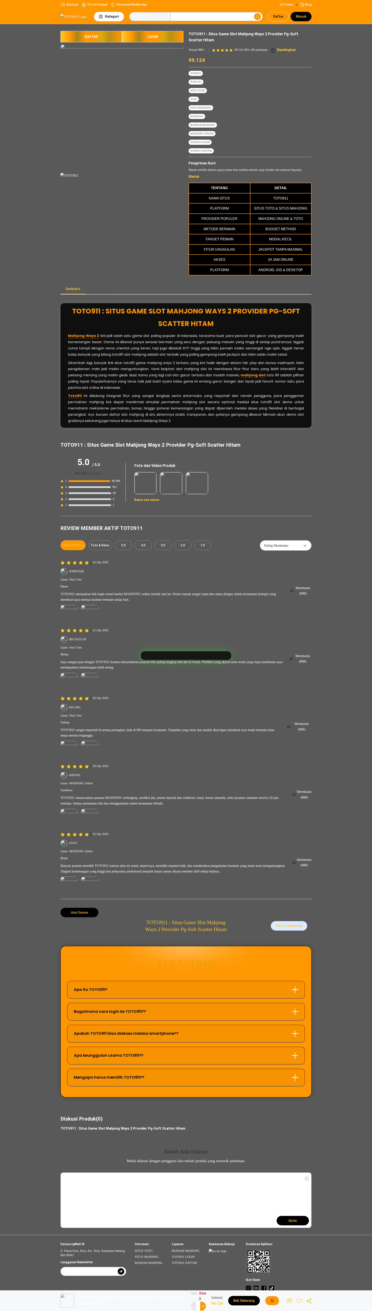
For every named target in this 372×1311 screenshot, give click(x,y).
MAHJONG (196, 116)
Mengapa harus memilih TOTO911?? (109, 1077)
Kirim (293, 1221)
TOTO (193, 99)
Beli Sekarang (244, 1301)
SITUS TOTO (197, 90)
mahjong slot (253, 375)
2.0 (183, 545)
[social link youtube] (256, 1288)
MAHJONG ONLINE (202, 133)
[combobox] (286, 545)
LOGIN (153, 37)
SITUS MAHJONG (200, 107)
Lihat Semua (79, 912)
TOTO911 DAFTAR (201, 150)
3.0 (163, 545)
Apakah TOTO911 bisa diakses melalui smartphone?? (126, 1033)
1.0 (202, 545)
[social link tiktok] (271, 1288)
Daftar (278, 16)
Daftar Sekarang (289, 926)
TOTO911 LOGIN (200, 142)
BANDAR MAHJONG (202, 125)
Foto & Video (100, 545)
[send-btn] (121, 1271)
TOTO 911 (196, 81)
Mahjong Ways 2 (83, 335)
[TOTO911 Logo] (74, 16)
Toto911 (75, 395)
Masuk (301, 16)
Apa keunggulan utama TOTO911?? (108, 1055)
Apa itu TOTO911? (90, 989)
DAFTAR (91, 37)
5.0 (123, 545)
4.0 (143, 545)
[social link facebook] (264, 1288)
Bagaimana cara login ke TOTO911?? (110, 1011)
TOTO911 (195, 73)
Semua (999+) (73, 545)
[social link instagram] (248, 1288)
